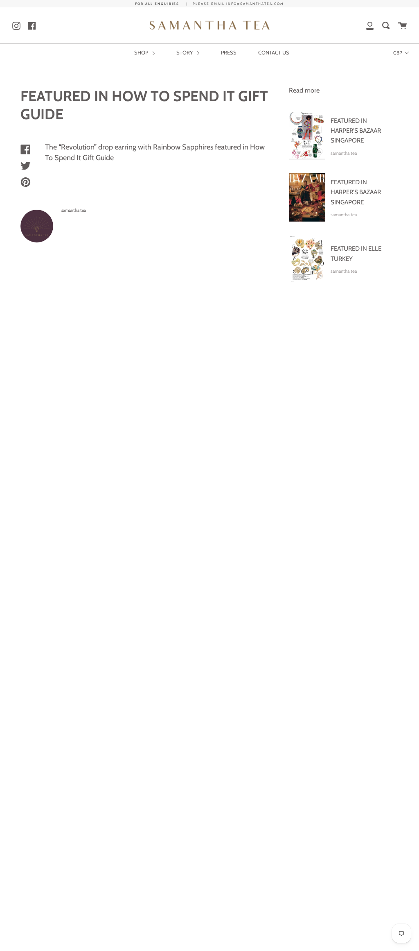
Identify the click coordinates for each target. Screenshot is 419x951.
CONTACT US (273, 52)
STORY (185, 52)
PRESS (229, 52)
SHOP (141, 52)
